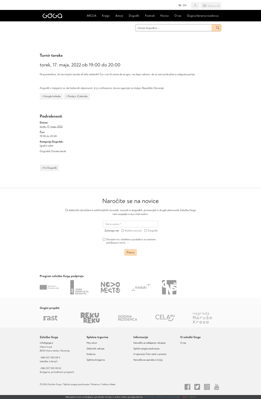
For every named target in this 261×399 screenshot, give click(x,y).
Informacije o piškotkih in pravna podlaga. (162, 397)
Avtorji (119, 16)
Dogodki (134, 16)
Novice (164, 16)
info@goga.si (46, 342)
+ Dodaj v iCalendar (77, 96)
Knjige (106, 16)
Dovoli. (193, 397)
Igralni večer (46, 145)
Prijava (130, 252)
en (184, 5)
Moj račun (92, 342)
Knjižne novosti (133, 230)
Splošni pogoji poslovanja (146, 348)
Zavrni (185, 397)
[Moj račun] (195, 5)
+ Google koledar (51, 96)
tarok (63, 151)
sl (180, 5)
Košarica (91, 354)
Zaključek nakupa (95, 348)
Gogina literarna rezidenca (202, 16)
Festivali (150, 16)
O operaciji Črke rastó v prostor (150, 354)
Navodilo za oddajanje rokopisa (150, 342)
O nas (177, 16)
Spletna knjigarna (96, 359)
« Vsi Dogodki (49, 167)
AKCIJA (91, 16)
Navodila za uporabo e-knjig (147, 359)
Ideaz (112, 384)
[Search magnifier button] (216, 27)
